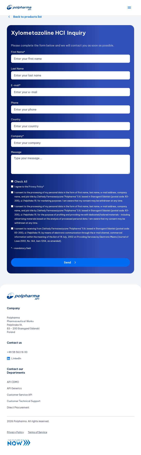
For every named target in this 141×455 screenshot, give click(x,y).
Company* (17, 136)
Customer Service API (19, 394)
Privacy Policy (36, 186)
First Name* (18, 52)
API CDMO (13, 382)
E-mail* (15, 85)
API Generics (14, 388)
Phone (14, 102)
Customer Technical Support (23, 401)
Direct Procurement (18, 407)
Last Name (17, 68)
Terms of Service (37, 432)
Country (15, 119)
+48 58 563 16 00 (17, 352)
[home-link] (19, 7)
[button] (129, 7)
